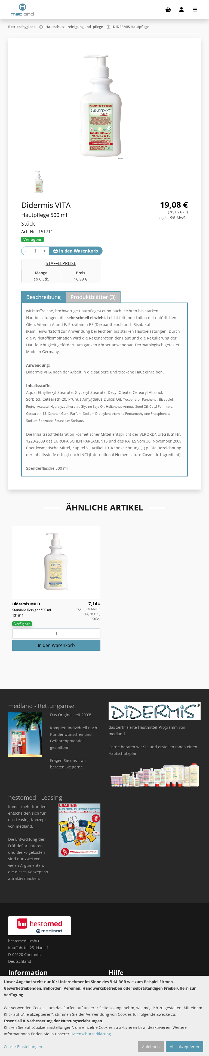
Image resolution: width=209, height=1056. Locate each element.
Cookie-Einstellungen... (24, 1046)
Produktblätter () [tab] (93, 297)
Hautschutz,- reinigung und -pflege (74, 26)
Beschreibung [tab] (43, 297)
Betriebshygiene (21, 26)
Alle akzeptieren (184, 1046)
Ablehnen (151, 1046)
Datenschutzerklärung (90, 1033)
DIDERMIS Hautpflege (131, 26)
